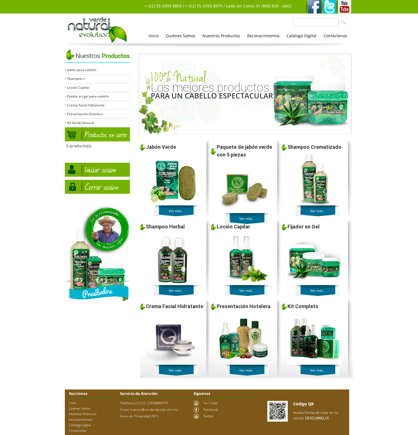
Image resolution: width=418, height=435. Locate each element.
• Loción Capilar (77, 87)
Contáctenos (335, 35)
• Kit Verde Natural (79, 122)
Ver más (175, 211)
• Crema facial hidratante (85, 105)
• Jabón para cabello (80, 69)
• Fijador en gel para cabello (87, 96)
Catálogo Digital (301, 35)
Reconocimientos (263, 35)
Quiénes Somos (180, 35)
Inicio (153, 35)
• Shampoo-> (75, 78)
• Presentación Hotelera (84, 114)
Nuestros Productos (221, 35)
